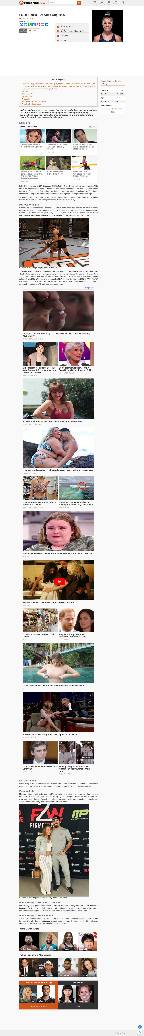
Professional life (26, 94)
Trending (115, 4)
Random (122, 4)
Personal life (25, 99)
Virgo (63, 40)
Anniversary (94, 4)
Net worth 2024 (26, 96)
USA (82, 31)
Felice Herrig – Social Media (30, 104)
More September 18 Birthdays (39, 982)
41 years (65, 36)
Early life (24, 91)
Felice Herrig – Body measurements (33, 101)
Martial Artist (33, 9)
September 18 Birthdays (39, 1006)
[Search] (79, 3)
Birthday (102, 4)
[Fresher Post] (32, 3)
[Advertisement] (72, 58)
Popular (109, 4)
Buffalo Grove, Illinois (70, 31)
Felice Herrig (26, 110)
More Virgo (78, 982)
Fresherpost (23, 9)
